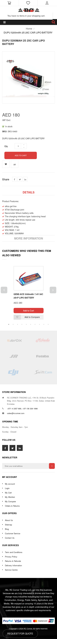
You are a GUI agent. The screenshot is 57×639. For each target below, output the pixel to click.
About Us (9, 520)
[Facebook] (14, 179)
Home (29, 28)
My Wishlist (10, 497)
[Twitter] (20, 179)
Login (7, 488)
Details (28, 192)
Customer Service (12, 533)
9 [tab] (43, 324)
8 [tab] (39, 324)
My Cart (8, 492)
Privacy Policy (11, 556)
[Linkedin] (25, 179)
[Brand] (14, 341)
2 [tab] (13, 324)
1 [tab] (8, 324)
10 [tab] (48, 324)
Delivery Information (13, 565)
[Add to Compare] (14, 164)
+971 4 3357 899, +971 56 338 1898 (22, 408)
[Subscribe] (52, 466)
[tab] (28, 192)
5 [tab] (26, 324)
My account (10, 483)
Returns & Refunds (13, 561)
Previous (4, 290)
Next (53, 290)
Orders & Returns (12, 505)
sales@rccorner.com (15, 413)
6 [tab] (30, 324)
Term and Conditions (13, 552)
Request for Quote (20, 633)
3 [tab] (17, 324)
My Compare (10, 501)
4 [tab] (21, 324)
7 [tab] (35, 324)
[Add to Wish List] (6, 164)
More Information (28, 238)
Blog (7, 529)
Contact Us (9, 537)
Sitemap (8, 524)
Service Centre (11, 569)
